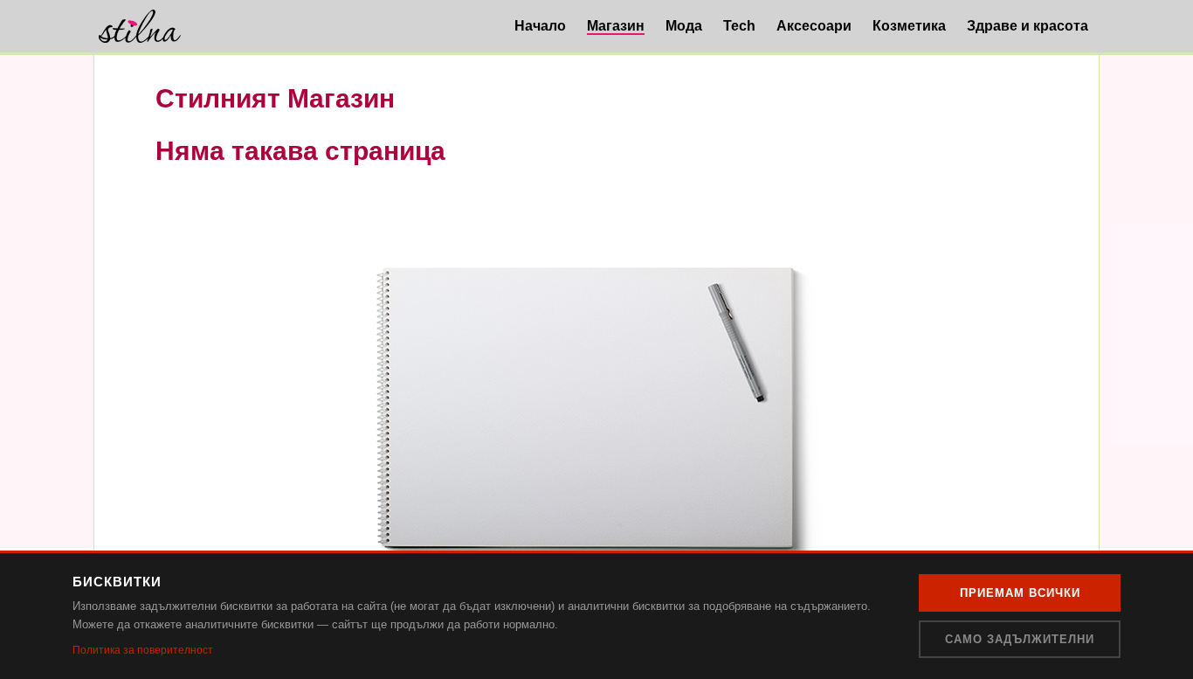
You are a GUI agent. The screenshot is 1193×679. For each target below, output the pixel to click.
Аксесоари (814, 25)
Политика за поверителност (142, 650)
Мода (683, 25)
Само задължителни (1019, 639)
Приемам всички (1020, 592)
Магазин (616, 25)
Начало (540, 25)
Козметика (909, 25)
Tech (739, 25)
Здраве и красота (1027, 25)
